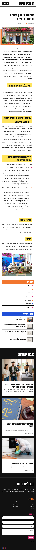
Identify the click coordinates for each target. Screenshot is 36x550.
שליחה (31, 537)
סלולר (33, 504)
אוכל (33, 502)
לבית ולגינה (31, 506)
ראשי (33, 11)
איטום (30, 112)
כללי (17, 502)
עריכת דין (15, 504)
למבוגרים (15, 506)
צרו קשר (5, 3)
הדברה (32, 509)
